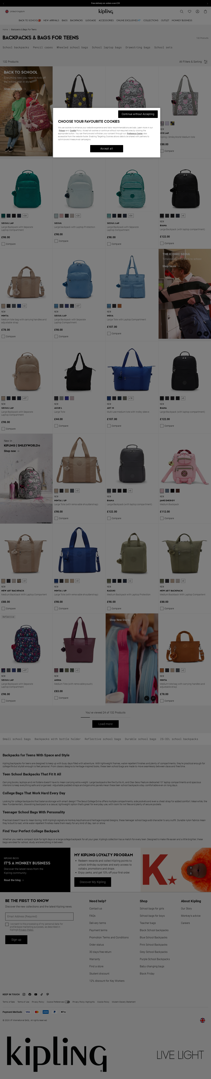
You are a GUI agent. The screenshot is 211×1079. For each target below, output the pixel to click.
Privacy (62, 130)
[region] (106, 132)
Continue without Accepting (138, 114)
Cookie (73, 130)
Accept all (106, 148)
